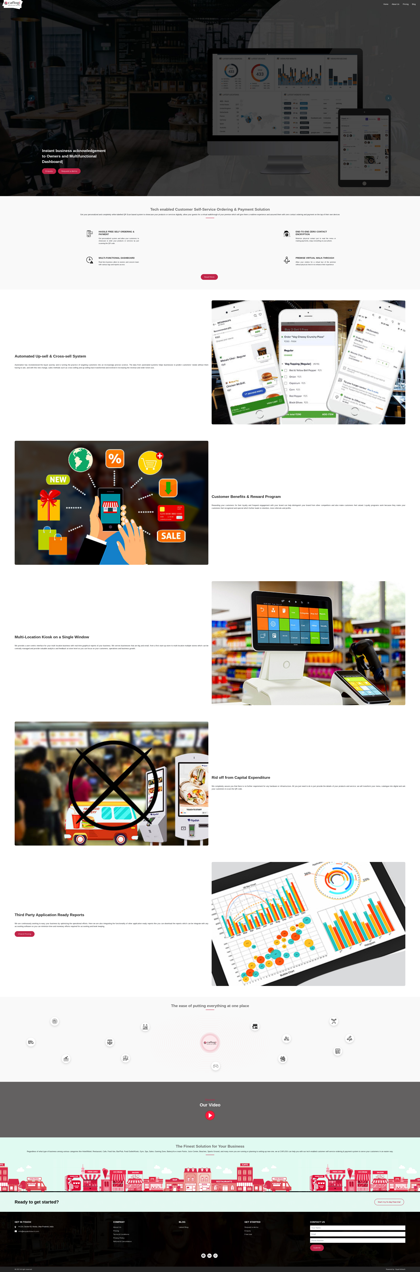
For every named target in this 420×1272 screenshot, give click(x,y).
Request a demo (251, 1227)
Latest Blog (183, 1227)
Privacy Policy (118, 1238)
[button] (31, 98)
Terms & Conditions (121, 1234)
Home (385, 4)
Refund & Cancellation (122, 1241)
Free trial (248, 1234)
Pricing (116, 1231)
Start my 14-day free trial (389, 1202)
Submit (316, 1248)
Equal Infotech (400, 1269)
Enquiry (247, 1231)
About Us (395, 4)
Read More (209, 277)
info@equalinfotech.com (28, 1231)
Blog (414, 4)
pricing (406, 4)
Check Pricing (24, 934)
